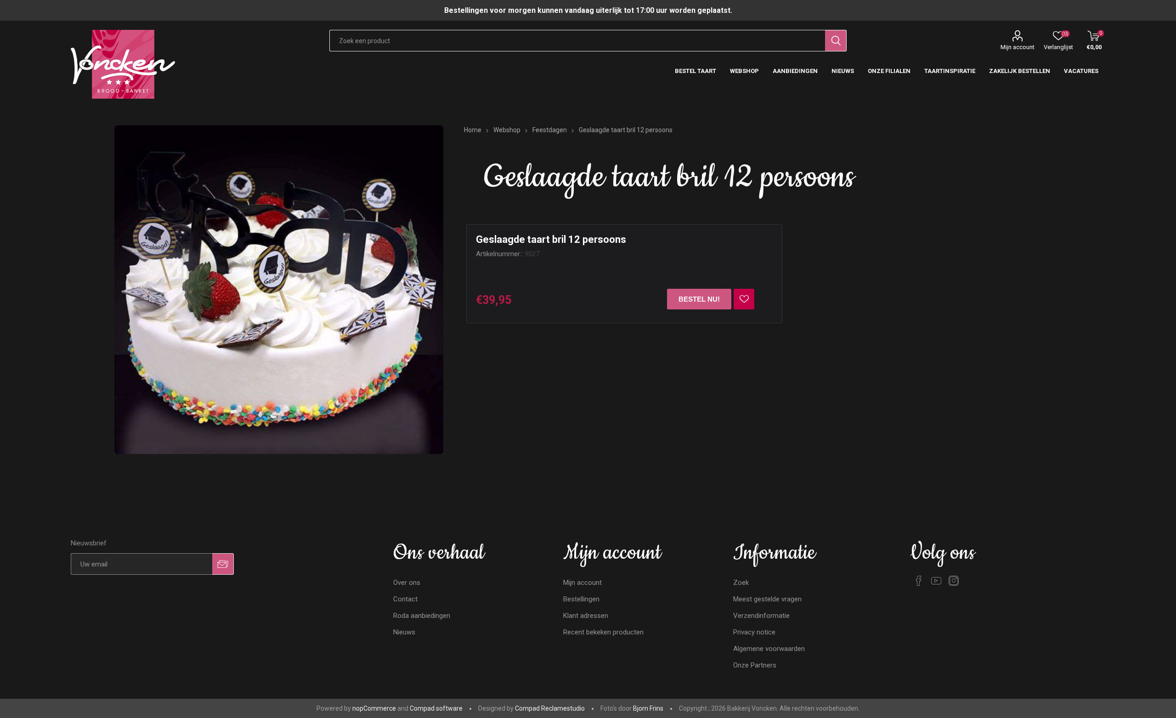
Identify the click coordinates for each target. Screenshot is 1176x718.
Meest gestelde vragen (767, 599)
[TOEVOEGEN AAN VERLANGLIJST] (744, 299)
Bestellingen (581, 599)
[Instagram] (953, 580)
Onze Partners (754, 665)
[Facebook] (918, 580)
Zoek (741, 582)
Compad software (436, 708)
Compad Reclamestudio (550, 708)
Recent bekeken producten (603, 632)
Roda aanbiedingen (421, 615)
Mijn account (1018, 47)
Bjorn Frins (648, 708)
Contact (405, 599)
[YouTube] (936, 580)
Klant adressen (585, 615)
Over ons (406, 582)
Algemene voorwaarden (769, 649)
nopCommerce (374, 708)
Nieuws (404, 632)
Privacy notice (754, 632)
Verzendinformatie (761, 615)
